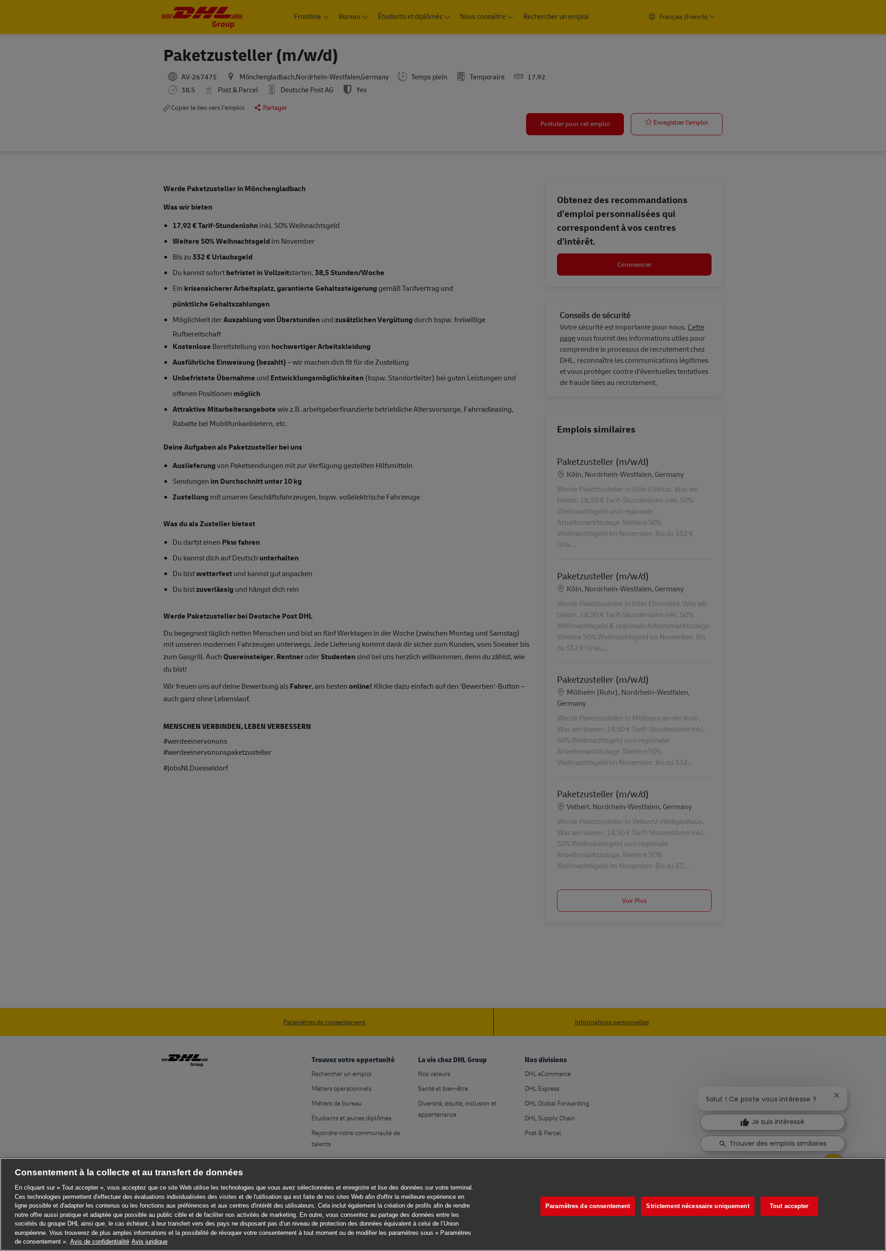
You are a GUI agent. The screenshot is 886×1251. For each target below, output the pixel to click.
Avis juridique (150, 1241)
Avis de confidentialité (99, 1241)
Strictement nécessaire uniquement (697, 1206)
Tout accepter (789, 1206)
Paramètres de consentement (587, 1206)
